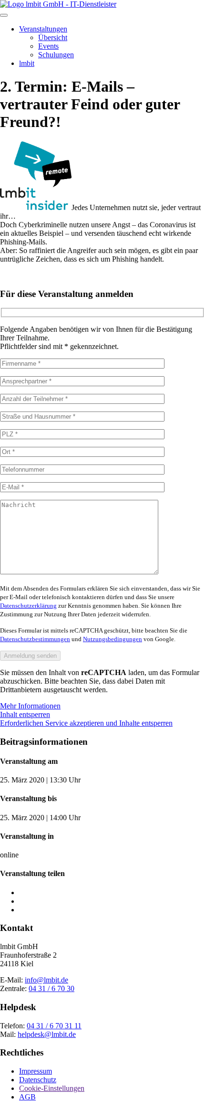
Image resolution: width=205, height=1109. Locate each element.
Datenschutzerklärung (28, 605)
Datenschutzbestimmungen (35, 639)
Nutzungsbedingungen (112, 639)
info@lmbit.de (46, 980)
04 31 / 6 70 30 (51, 988)
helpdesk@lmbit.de (47, 1034)
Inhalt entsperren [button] (25, 714)
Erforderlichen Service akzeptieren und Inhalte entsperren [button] (86, 723)
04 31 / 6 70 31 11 (54, 1026)
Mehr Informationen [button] (30, 706)
